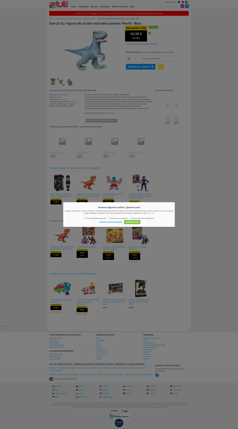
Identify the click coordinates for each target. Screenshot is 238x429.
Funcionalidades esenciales (96, 218)
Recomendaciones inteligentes (143, 218)
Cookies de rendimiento (119, 218)
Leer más (151, 213)
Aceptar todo (132, 222)
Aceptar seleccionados (110, 222)
